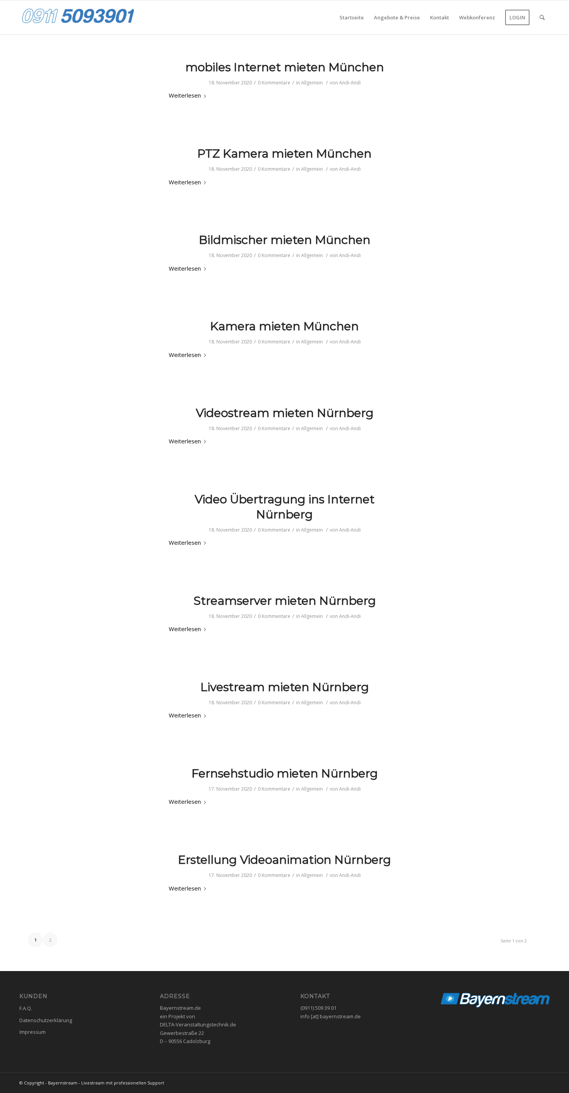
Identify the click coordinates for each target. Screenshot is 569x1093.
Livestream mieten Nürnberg (285, 687)
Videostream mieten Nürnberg (285, 413)
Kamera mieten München (284, 326)
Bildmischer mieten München (284, 240)
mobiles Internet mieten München (284, 67)
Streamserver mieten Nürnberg (285, 601)
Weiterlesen (185, 95)
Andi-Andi (350, 82)
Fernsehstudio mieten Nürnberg (285, 773)
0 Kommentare (274, 82)
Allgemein (312, 82)
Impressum (32, 1031)
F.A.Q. (25, 1008)
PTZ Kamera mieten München (284, 153)
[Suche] (542, 17)
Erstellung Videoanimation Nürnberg (284, 860)
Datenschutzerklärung (45, 1020)
